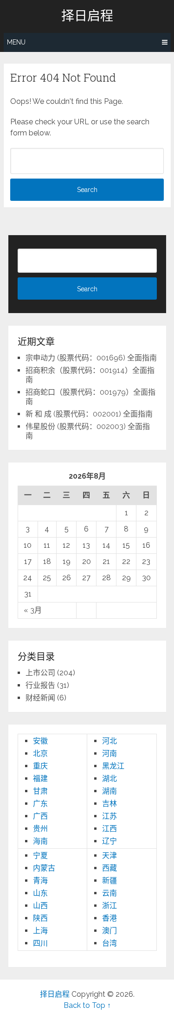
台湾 (109, 943)
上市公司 (40, 672)
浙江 (109, 905)
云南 (109, 893)
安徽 (40, 741)
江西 (109, 828)
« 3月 (33, 610)
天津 (109, 855)
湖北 (109, 778)
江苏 (109, 816)
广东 (40, 803)
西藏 (109, 868)
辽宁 (109, 841)
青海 (40, 880)
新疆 (109, 880)
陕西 (40, 918)
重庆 (40, 766)
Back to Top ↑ (87, 1005)
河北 (109, 741)
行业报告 (40, 685)
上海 (40, 930)
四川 (40, 943)
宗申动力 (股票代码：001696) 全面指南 (91, 357)
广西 (40, 816)
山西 (40, 905)
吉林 (109, 803)
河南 (109, 753)
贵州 (40, 828)
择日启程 (87, 15)
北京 (40, 753)
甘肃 (40, 791)
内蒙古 (44, 868)
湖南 (109, 791)
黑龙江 (113, 766)
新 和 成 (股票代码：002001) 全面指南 (89, 414)
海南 (40, 841)
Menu (16, 42)
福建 (40, 778)
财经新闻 (40, 697)
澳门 (109, 930)
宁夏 (40, 855)
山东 (40, 893)
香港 (109, 918)
